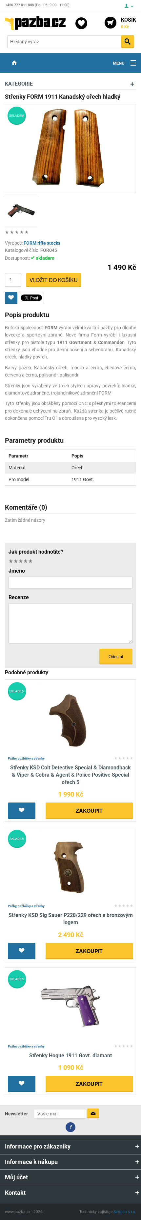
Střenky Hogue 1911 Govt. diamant (70, 1055)
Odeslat (116, 656)
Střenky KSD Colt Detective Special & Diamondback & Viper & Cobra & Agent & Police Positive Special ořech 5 (70, 774)
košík (128, 23)
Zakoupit (89, 810)
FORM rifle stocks (42, 243)
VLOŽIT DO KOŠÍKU (54, 280)
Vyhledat (127, 41)
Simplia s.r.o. (124, 1212)
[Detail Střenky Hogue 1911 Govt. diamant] (71, 1006)
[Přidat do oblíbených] (11, 298)
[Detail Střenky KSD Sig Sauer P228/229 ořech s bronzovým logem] (71, 865)
